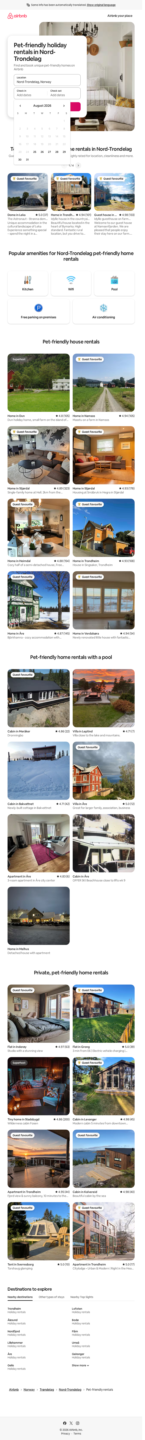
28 (56, 152)
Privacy (65, 1433)
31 (27, 159)
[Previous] (64, 165)
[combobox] (47, 82)
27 (49, 152)
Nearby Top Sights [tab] (81, 1297)
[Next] (78, 165)
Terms (77, 1433)
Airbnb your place (119, 16)
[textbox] (30, 95)
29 (64, 152)
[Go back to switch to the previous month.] (20, 106)
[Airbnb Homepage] (17, 16)
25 (34, 152)
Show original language (101, 5)
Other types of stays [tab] (51, 1297)
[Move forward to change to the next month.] (64, 106)
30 (20, 159)
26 (42, 152)
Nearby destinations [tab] (20, 1297)
